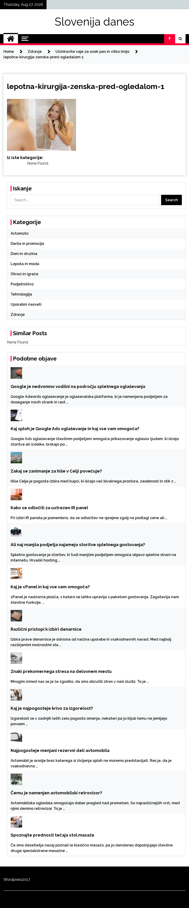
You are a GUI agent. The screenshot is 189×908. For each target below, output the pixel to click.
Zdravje (18, 314)
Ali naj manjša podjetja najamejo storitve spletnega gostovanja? (78, 544)
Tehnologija (21, 294)
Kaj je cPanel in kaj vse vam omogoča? (50, 586)
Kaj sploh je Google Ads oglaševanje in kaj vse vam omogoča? (75, 428)
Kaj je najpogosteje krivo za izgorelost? (52, 708)
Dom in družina (24, 253)
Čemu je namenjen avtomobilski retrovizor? (56, 792)
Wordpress (12, 879)
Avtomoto (19, 233)
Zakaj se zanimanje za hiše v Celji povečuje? (56, 470)
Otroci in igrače (24, 274)
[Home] (10, 38)
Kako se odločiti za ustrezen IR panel (49, 507)
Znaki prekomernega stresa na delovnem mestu (61, 671)
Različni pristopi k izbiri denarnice (46, 629)
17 (28, 879)
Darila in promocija (27, 243)
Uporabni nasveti (26, 304)
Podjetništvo (22, 284)
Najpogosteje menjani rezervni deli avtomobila (60, 750)
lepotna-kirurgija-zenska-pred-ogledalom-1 (85, 86)
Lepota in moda (25, 264)
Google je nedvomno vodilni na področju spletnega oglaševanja (78, 386)
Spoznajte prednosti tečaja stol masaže (52, 834)
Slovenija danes (94, 21)
